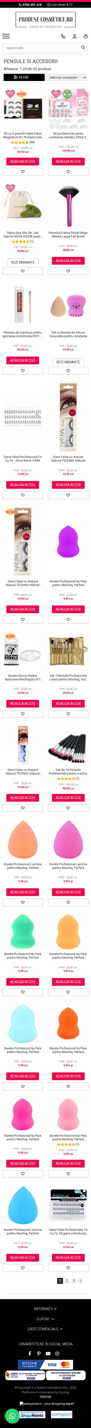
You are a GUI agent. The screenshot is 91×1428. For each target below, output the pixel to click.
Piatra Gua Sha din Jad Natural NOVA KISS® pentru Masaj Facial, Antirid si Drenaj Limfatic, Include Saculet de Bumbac (22, 234)
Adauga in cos (22, 161)
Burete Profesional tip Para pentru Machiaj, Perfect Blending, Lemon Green (22, 955)
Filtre (23, 77)
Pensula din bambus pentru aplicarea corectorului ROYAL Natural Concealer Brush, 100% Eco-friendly (22, 334)
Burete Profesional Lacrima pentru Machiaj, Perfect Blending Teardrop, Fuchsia (68, 866)
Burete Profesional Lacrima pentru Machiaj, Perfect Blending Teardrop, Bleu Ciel (22, 1231)
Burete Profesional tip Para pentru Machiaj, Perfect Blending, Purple (68, 583)
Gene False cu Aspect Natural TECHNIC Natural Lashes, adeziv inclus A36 (68, 458)
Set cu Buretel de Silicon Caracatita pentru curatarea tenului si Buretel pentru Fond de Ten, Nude (68, 334)
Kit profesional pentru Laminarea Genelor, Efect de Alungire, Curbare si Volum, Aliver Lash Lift (68, 135)
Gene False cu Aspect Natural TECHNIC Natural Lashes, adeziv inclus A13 (23, 583)
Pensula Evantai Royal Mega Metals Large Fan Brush (68, 234)
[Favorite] (22, 172)
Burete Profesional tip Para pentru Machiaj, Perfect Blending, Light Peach (68, 955)
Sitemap (45, 1396)
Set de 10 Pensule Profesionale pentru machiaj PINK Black (68, 771)
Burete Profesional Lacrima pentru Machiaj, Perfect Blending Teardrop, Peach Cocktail (22, 866)
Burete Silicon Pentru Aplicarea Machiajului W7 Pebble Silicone (22, 677)
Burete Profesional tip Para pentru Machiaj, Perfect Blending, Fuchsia (22, 1137)
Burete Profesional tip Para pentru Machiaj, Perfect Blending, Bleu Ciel (22, 1050)
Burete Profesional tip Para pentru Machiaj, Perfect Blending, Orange (68, 1050)
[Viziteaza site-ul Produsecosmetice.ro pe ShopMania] (32, 1414)
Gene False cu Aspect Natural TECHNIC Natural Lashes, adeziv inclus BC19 (23, 771)
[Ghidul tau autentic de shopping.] (61, 1414)
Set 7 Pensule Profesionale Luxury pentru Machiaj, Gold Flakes (68, 677)
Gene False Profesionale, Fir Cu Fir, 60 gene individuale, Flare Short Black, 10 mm (68, 1231)
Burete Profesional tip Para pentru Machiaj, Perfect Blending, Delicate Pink (68, 1137)
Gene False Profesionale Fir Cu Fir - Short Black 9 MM (23, 458)
